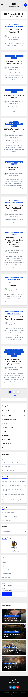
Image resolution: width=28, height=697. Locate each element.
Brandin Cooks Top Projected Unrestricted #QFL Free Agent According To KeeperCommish (14, 242)
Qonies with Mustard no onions (15, 36)
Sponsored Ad (10, 367)
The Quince (10, 67)
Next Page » (14, 395)
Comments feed (6, 573)
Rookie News (17, 313)
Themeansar (14, 694)
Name (3, 583)
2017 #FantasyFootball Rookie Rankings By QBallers (14, 208)
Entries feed (5, 570)
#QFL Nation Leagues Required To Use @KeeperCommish (14, 362)
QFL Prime (14, 92)
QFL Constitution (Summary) (10, 463)
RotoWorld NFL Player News (9, 516)
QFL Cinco (19, 350)
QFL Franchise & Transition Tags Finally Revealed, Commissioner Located (12, 652)
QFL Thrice (14, 356)
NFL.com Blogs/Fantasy (8, 512)
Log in (3, 566)
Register (4, 562)
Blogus (22, 692)
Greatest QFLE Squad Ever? (17, 481)
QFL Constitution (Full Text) (9, 459)
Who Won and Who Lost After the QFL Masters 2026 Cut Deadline (13, 620)
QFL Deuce (19, 26)
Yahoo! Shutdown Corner (9, 520)
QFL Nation (14, 58)
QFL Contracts (6, 466)
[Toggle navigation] (2, 5)
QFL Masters (19, 56)
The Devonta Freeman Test (18, 485)
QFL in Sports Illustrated (8, 470)
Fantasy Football (10, 26)
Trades (17, 279)
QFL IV (13, 352)
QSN (13, 4)
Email (3, 588)
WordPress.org (6, 577)
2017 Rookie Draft (14, 24)
